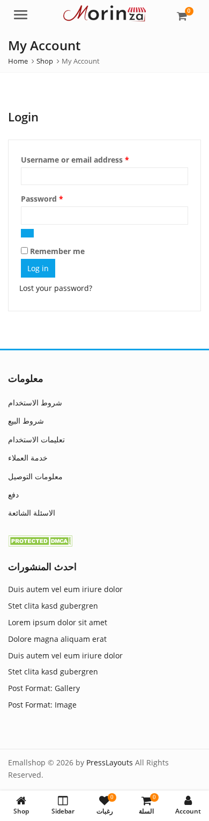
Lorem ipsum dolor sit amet (57, 622)
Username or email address (91, 159)
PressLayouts (109, 762)
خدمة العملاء (28, 457)
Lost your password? (55, 288)
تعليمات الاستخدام (36, 439)
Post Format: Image (42, 705)
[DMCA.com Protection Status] (40, 540)
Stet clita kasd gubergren (53, 606)
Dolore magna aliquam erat (57, 639)
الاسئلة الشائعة (31, 513)
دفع (13, 494)
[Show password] (27, 233)
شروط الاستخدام (35, 402)
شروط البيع (26, 421)
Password (58, 198)
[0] (182, 16)
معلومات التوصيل (35, 476)
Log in (38, 268)
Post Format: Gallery (44, 688)
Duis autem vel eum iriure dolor (65, 589)
